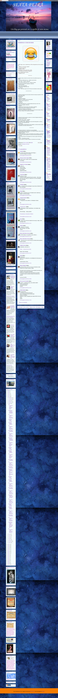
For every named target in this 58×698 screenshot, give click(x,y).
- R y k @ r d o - (23, 206)
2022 (9, 398)
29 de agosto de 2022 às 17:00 (25, 300)
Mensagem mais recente (23, 307)
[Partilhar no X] (39, 142)
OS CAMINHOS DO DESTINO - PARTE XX (10, 429)
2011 (8, 560)
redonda (21, 151)
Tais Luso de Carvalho (24, 281)
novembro (10, 401)
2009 (9, 563)
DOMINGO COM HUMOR (10, 422)
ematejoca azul (48, 125)
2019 (9, 549)
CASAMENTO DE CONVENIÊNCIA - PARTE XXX (12, 359)
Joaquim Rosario (23, 197)
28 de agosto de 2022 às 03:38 (25, 182)
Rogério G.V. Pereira (24, 164)
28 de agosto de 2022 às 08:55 (25, 188)
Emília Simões (23, 290)
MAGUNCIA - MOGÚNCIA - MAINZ (49, 143)
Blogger (43, 693)
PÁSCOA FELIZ (9, 367)
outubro (10, 402)
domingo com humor (25, 144)
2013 (9, 557)
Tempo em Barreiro (10, 378)
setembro (10, 404)
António (21, 225)
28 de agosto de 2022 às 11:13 (25, 223)
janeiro (10, 544)
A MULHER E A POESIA (49, 62)
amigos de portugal (48, 141)
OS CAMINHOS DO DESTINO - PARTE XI (10, 521)
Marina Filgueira (23, 265)
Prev (7, 246)
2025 (9, 394)
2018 (9, 550)
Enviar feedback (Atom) (33, 310)
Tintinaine (22, 184)
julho (9, 536)
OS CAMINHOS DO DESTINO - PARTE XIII (10, 503)
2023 (9, 397)
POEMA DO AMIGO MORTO (12, 289)
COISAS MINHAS (48, 66)
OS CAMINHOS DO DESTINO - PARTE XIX (10, 437)
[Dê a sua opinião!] (19, 145)
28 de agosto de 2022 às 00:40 (25, 172)
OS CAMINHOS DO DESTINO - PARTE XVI (10, 466)
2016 (9, 553)
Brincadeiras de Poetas (49, 174)
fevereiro (10, 543)
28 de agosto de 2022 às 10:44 (25, 216)
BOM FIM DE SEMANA (10, 298)
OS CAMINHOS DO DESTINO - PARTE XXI (10, 418)
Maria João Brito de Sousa (25, 233)
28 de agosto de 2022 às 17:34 (25, 263)
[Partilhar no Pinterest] (41, 142)
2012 (9, 559)
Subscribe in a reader (10, 684)
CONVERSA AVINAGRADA (49, 159)
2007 (9, 566)
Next (14, 246)
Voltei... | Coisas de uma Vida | (25, 249)
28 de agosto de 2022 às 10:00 (25, 204)
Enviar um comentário (23, 302)
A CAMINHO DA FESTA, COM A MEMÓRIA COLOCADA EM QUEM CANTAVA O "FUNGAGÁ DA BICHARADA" (49, 166)
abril (9, 540)
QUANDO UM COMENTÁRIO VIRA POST (12, 279)
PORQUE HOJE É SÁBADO (10, 425)
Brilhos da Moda (48, 104)
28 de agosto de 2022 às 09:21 (25, 195)
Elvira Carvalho (49, 46)
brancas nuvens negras (24, 157)
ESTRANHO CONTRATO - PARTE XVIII (12, 309)
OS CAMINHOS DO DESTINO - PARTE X (10, 533)
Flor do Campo (48, 113)
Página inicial (32, 307)
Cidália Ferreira (23, 245)
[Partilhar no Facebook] (40, 142)
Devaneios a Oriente (48, 119)
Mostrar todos (49, 179)
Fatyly (21, 191)
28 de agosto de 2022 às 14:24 (25, 236)
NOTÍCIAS (12, 327)
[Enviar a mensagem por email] (38, 142)
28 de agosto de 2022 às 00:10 (25, 155)
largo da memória (48, 148)
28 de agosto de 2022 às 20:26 (25, 287)
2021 (9, 546)
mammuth (32, 693)
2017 (9, 552)
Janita (21, 255)
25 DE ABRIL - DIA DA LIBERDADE (12, 337)
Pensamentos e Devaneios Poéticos (26, 213)
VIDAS (48, 97)
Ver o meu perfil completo (49, 48)
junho (10, 537)
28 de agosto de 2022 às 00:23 (25, 162)
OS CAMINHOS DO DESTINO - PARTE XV (10, 487)
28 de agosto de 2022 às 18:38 (25, 278)
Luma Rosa (22, 174)
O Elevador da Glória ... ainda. (48, 99)
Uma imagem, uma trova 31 (49, 176)
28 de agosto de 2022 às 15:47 (25, 253)
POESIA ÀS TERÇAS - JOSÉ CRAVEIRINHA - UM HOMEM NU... (10, 527)
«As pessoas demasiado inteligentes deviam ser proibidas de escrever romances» (49, 152)
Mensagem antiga (40, 307)
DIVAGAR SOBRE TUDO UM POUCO (48, 132)
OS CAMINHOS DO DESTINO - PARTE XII (10, 514)
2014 (9, 556)
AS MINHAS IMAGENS (49, 64)
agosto (10, 405)
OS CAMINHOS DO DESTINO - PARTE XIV (10, 494)
